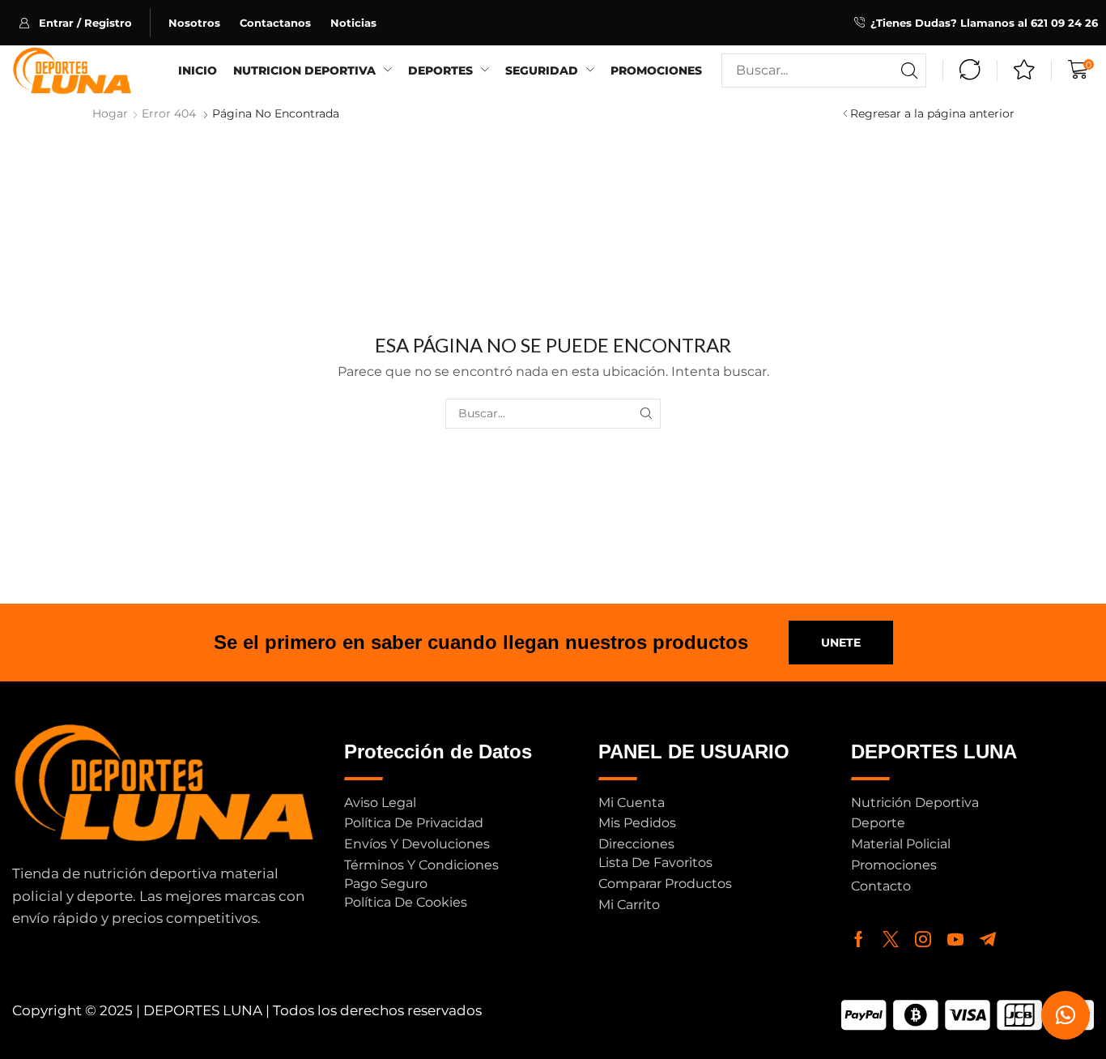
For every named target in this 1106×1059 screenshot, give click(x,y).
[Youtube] (955, 939)
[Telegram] (988, 939)
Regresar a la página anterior (932, 113)
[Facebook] (858, 939)
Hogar (110, 113)
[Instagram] (923, 939)
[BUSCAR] (646, 414)
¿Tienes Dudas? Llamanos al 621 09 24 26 (984, 22)
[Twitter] (891, 939)
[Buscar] (909, 70)
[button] (85, 22)
